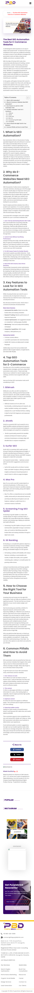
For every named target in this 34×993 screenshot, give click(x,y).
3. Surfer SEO (11, 116)
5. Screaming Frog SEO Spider (14, 119)
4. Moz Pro (10, 118)
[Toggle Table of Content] (27, 97)
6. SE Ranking (11, 121)
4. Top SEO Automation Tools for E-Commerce (14, 110)
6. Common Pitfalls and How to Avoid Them (16, 127)
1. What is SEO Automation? (12, 100)
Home (9, 12)
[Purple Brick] (10, 3)
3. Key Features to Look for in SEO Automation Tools (14, 106)
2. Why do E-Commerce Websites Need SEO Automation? (16, 103)
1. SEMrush (10, 113)
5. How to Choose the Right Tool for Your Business (15, 124)
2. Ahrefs (10, 114)
